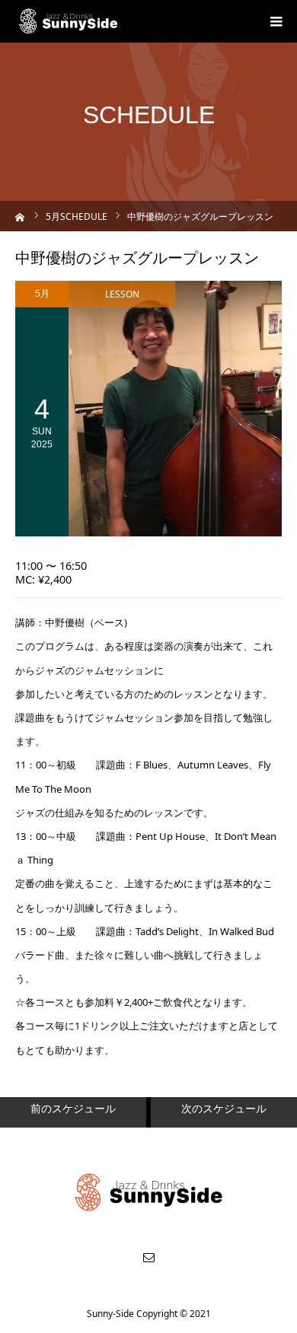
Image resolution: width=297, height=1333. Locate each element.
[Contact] (148, 1257)
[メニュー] (275, 21)
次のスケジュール (224, 1108)
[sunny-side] (69, 21)
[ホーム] (20, 215)
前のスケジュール (73, 1108)
